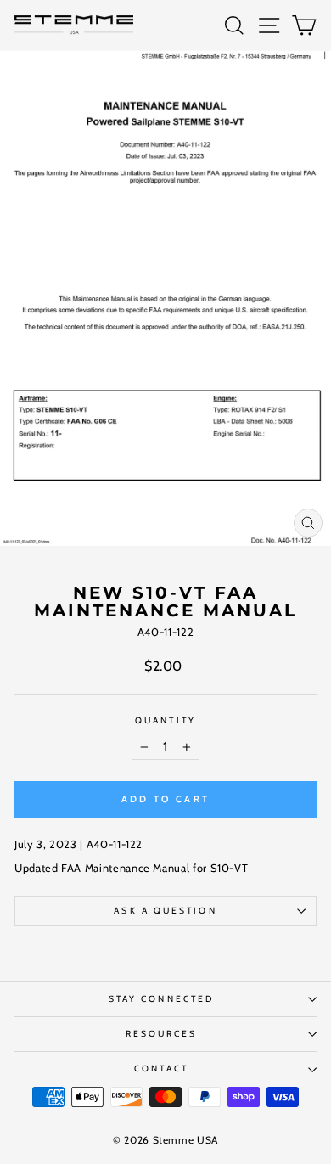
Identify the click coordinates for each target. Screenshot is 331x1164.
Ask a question (165, 910)
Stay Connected (161, 998)
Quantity (165, 721)
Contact (161, 1068)
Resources (162, 1033)
